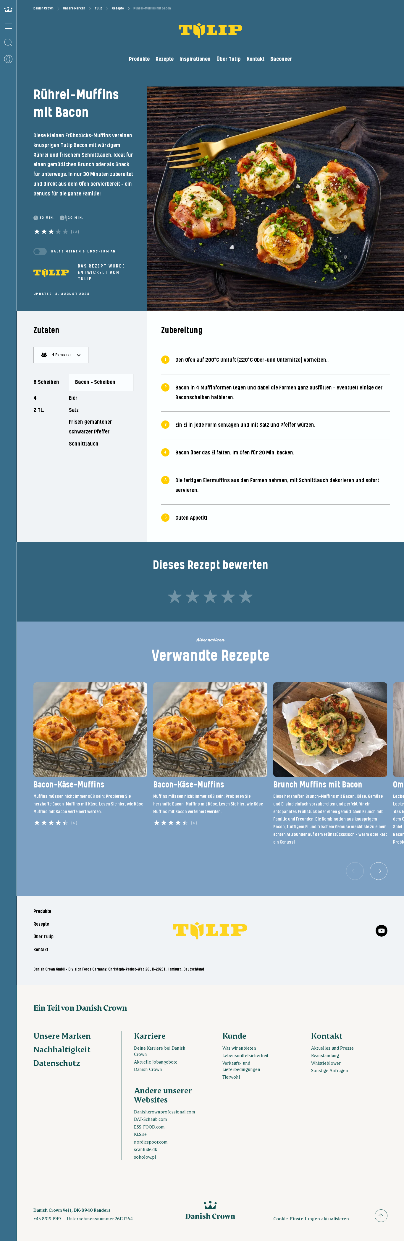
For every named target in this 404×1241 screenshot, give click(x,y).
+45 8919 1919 (47, 1218)
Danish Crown (43, 8)
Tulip (98, 8)
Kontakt (255, 59)
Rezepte (118, 8)
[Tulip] (51, 272)
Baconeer (281, 59)
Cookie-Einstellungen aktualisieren (311, 1218)
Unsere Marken (74, 8)
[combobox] (60, 355)
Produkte (139, 59)
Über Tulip (228, 59)
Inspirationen (195, 59)
